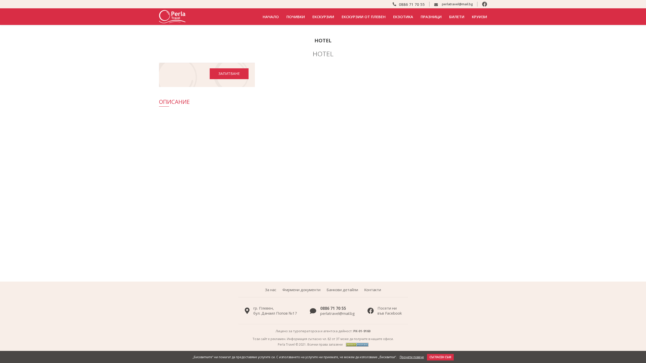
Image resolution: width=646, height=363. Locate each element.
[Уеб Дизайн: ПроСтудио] (355, 344)
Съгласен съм (440, 357)
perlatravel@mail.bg (457, 4)
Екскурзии (323, 16)
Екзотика (403, 16)
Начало (271, 16)
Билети (456, 16)
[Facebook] (484, 4)
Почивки (295, 16)
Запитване (229, 73)
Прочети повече (412, 357)
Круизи (479, 16)
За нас (270, 289)
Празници (431, 16)
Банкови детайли (342, 289)
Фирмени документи (301, 289)
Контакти (372, 289)
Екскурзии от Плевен (364, 16)
